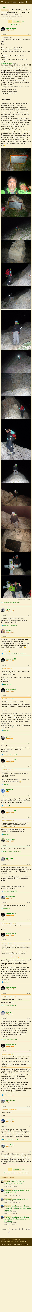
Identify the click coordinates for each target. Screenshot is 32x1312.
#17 (30, 1051)
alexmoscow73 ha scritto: (8, 1109)
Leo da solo (9, 1120)
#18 (30, 1106)
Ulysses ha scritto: (6, 1054)
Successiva (16, 21)
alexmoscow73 (6, 14)
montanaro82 (7, 1200)
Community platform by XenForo (14, 1244)
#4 (30, 665)
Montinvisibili (7, 1185)
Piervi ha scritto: (6, 668)
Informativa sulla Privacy (7, 1241)
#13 (30, 920)
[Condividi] (28, 34)
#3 (30, 636)
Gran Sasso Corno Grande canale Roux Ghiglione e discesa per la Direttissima (17, 1219)
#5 (30, 695)
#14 (30, 940)
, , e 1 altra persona (15, 654)
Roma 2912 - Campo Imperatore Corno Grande (14, 1182)
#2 (30, 615)
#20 (30, 1151)
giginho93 (9, 790)
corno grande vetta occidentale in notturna (11, 16)
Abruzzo (13, 1185)
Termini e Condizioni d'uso (13, 1239)
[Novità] (26, 2)
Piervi (8, 609)
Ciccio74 (8, 630)
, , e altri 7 (11, 602)
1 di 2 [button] (10, 21)
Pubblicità (21, 1241)
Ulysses (8, 1012)
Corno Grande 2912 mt (19, 1199)
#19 (30, 1126)
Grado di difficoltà (6, 63)
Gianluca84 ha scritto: (7, 943)
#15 (30, 993)
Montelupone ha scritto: (8, 997)
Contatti (3, 1239)
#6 (30, 743)
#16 (30, 1018)
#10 (30, 845)
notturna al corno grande (7, 18)
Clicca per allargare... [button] (16, 957)
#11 (30, 864)
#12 (30, 902)
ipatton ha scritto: (6, 769)
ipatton (8, 737)
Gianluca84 (9, 858)
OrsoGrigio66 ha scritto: (8, 923)
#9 (30, 817)
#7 (30, 766)
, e (12, 851)
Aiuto (16, 1241)
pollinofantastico (8, 1211)
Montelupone (10, 896)
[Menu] (2, 2)
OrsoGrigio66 (10, 839)
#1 (30, 34)
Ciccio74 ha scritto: (6, 699)
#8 (30, 796)
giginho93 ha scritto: (7, 820)
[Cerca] (30, 2)
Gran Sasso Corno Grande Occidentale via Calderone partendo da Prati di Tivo (17, 1208)
